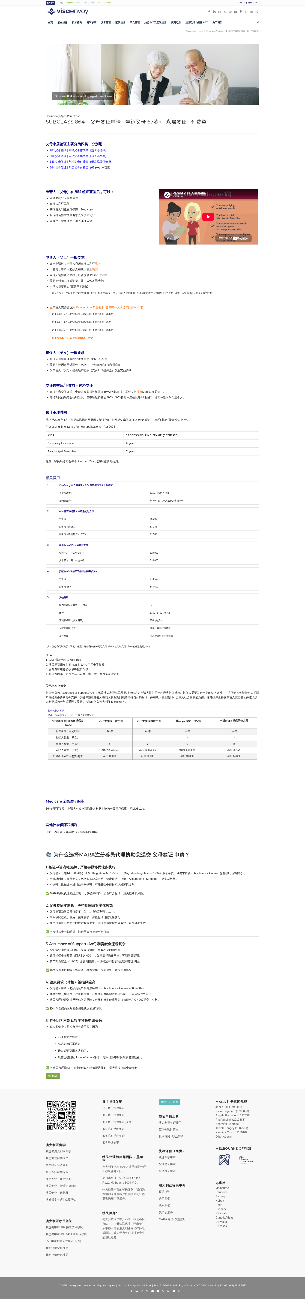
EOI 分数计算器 (168, 1129)
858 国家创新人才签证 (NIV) (63, 1241)
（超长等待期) (97, 156)
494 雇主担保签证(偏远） (118, 1121)
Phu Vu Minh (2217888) (230, 1119)
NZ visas (221, 1213)
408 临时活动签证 (113, 1135)
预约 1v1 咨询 (169, 1102)
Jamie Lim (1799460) (229, 1106)
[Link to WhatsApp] (246, 11)
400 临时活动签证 (113, 1128)
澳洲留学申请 (167, 1157)
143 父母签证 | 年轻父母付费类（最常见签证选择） (82, 161)
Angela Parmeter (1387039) (233, 1115)
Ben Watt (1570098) (228, 1123)
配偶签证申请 (167, 1164)
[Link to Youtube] (235, 11)
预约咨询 (50, 3)
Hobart (220, 1200)
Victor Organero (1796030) (232, 1111)
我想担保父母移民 (57, 1247)
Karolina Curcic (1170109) (232, 1132)
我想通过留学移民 (57, 1158)
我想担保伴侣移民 (57, 1254)
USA (86, 3)
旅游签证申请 (167, 1171)
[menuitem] (51, 3)
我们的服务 (166, 1212)
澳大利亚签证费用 (170, 1122)
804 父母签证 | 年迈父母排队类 (69, 156)
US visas (221, 1221)
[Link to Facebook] (209, 11)
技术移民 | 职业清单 (171, 1136)
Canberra (221, 1192)
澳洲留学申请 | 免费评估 (61, 1199)
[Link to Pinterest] (240, 11)
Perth (219, 1204)
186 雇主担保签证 (113, 1108)
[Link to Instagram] (219, 11)
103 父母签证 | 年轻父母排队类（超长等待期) (78, 150)
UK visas (221, 1226)
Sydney (220, 1196)
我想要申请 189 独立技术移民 (64, 1227)
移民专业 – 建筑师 (57, 1192)
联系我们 (164, 1205)
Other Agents (224, 1136)
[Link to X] (225, 11)
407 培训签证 (110, 1142)
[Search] (257, 22)
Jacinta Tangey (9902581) (232, 1128)
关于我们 (164, 1198)
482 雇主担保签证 (113, 1114)
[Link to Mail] (230, 11)
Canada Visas (224, 1217)
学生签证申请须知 (57, 1165)
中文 (61, 3)
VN (78, 3)
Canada (107, 3)
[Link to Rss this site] (256, 11)
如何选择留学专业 (57, 1172)
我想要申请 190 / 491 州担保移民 (66, 1234)
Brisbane (221, 1209)
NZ (99, 3)
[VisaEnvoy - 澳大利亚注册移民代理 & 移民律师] (73, 11)
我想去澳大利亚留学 (58, 1151)
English (70, 3)
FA (92, 3)
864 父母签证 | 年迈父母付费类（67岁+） (76, 167)
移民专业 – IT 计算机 (59, 1178)
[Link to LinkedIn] (214, 11)
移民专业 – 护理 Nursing (61, 1185)
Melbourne (222, 1187)
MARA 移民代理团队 (172, 1219)
